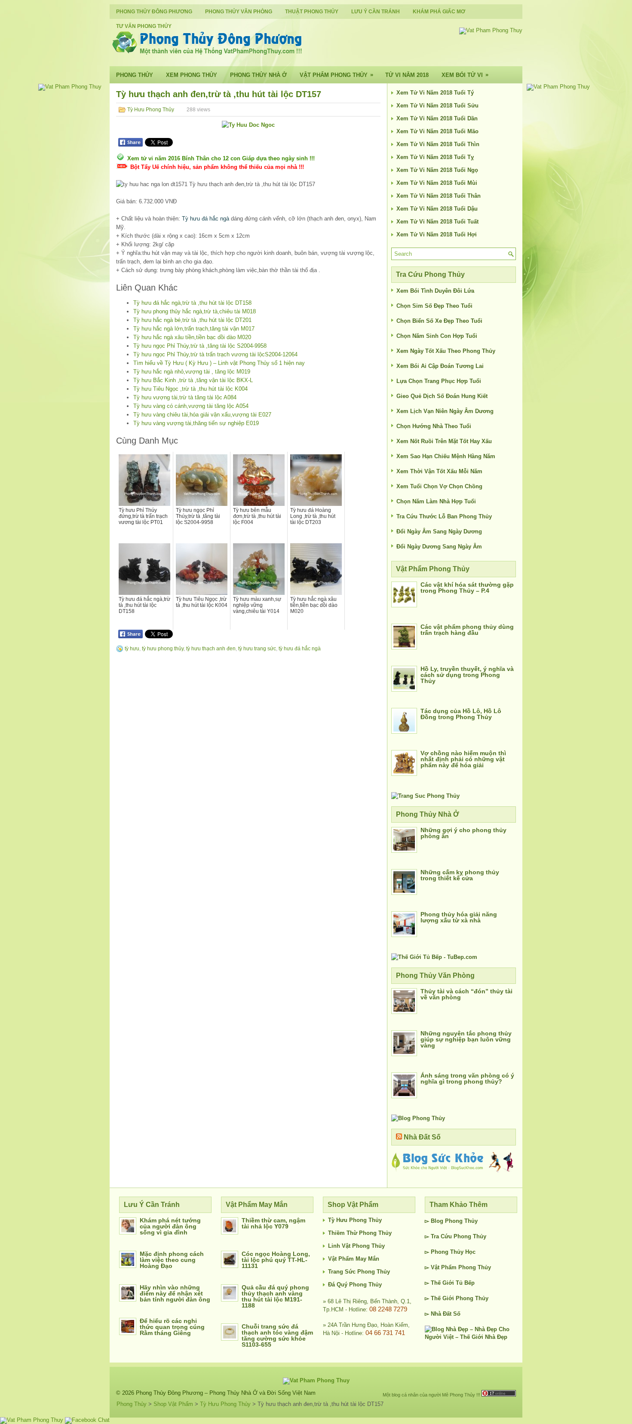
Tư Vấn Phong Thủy (144, 26)
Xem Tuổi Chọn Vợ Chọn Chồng (439, 486)
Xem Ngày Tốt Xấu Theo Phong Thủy (445, 351)
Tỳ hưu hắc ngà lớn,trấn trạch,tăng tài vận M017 (194, 328)
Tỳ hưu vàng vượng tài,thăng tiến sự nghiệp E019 (196, 423)
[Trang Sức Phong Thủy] (425, 796)
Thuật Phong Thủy (311, 12)
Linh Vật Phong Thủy (356, 1246)
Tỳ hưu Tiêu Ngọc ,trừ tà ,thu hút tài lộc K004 (190, 389)
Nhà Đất (441, 1314)
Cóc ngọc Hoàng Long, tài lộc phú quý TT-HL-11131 (276, 1259)
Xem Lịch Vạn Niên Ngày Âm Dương (445, 411)
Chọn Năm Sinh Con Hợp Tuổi (436, 336)
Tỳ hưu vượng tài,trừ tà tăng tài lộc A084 (184, 397)
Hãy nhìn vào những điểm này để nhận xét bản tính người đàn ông (175, 1293)
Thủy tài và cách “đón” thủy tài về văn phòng (466, 994)
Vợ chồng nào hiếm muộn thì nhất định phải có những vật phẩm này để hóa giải (463, 759)
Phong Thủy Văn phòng (238, 12)
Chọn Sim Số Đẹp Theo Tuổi (434, 306)
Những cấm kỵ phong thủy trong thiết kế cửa (459, 875)
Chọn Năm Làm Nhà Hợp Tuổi (436, 501)
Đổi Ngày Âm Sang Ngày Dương (439, 531)
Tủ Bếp (465, 1283)
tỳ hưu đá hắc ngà (300, 649)
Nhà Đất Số (422, 1137)
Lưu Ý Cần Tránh (375, 12)
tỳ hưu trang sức (257, 649)
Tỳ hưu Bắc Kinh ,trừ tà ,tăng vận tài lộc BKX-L (193, 380)
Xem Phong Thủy (191, 75)
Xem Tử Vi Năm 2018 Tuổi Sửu (437, 105)
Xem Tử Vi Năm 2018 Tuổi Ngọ (437, 170)
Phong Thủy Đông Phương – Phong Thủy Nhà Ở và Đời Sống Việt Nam (226, 1393)
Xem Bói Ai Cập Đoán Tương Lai (440, 366)
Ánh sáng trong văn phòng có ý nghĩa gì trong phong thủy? (467, 1078)
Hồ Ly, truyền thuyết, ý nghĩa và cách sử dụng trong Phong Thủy (467, 674)
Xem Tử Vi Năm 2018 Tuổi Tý (435, 92)
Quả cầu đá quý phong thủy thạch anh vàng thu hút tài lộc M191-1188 (275, 1296)
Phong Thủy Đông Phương (154, 12)
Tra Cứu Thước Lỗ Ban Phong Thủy (444, 516)
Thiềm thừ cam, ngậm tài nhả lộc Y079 (273, 1223)
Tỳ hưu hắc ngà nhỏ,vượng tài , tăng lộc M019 (191, 371)
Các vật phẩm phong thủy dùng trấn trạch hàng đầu (467, 629)
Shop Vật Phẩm (173, 1404)
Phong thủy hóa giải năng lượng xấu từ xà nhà (458, 917)
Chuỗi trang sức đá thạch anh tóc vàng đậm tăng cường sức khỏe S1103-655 (277, 1335)
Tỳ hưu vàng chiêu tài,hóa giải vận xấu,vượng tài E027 (202, 414)
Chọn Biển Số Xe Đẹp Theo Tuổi (439, 321)
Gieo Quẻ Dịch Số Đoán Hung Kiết (442, 396)
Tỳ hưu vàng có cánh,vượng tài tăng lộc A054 (191, 406)
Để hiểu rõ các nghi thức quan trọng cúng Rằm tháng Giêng (172, 1326)
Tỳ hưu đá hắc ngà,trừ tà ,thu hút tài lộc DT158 (192, 303)
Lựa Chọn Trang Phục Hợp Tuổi (438, 381)
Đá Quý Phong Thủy (355, 1284)
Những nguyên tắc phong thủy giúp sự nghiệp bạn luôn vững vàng (466, 1039)
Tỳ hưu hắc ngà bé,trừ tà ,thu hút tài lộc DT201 (192, 320)
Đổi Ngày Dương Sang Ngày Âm (439, 546)
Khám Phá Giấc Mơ (439, 12)
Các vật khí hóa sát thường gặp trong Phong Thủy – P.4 (467, 587)
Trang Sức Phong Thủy (359, 1271)
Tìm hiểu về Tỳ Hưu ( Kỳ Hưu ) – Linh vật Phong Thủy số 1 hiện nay (219, 363)
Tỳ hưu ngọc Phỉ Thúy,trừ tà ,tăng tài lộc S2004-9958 (200, 346)
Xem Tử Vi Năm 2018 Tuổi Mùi (436, 183)
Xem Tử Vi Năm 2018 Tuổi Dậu (437, 208)
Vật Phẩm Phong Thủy (336, 74)
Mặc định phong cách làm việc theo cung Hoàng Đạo (172, 1259)
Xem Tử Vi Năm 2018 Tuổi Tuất (437, 221)
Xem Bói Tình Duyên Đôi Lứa (435, 291)
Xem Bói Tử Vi (465, 74)
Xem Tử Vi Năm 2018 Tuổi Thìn (437, 144)
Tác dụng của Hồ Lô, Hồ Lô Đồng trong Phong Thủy (460, 713)
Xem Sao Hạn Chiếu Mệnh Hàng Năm (445, 456)
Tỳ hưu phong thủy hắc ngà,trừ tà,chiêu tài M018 (194, 311)
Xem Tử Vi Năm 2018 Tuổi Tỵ (435, 157)
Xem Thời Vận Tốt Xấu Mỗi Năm (439, 471)
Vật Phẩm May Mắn (353, 1259)
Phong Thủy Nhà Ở (258, 75)
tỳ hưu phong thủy (163, 649)
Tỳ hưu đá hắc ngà (205, 218)
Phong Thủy (134, 75)
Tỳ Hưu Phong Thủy (150, 110)
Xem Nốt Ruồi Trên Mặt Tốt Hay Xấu (444, 441)
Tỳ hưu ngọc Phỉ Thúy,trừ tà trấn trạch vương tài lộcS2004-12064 (215, 354)
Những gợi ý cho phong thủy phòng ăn (463, 833)
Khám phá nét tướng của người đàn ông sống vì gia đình (170, 1226)
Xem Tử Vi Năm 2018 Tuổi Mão (437, 131)
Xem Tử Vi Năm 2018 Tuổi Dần (437, 118)
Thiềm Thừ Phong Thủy (360, 1233)
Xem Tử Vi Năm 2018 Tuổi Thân (438, 196)
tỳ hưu (132, 649)
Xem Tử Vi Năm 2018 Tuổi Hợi (436, 234)
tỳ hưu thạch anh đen (211, 649)
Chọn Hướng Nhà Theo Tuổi (433, 426)
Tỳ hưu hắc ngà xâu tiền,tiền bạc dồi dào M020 (192, 337)
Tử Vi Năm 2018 (407, 75)
